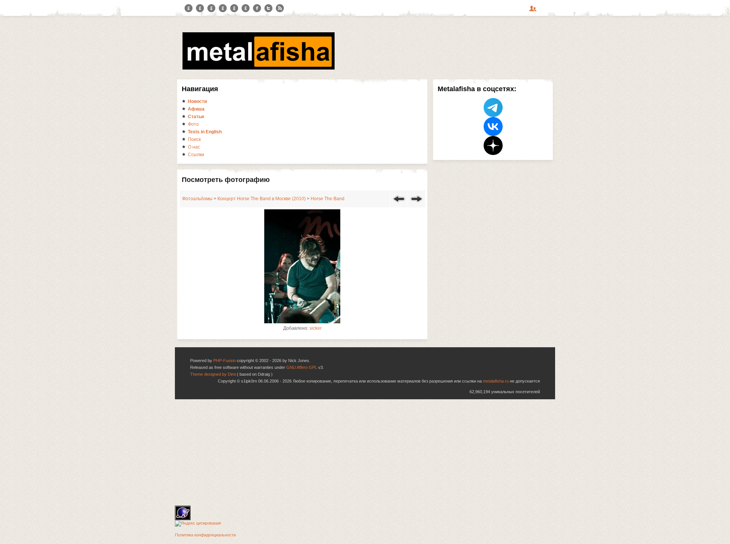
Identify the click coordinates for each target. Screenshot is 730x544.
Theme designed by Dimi (213, 374)
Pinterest (234, 8)
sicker (315, 328)
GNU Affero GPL (301, 367)
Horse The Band (327, 198)
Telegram (188, 8)
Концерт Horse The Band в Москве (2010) (261, 198)
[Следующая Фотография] (416, 203)
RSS (280, 8)
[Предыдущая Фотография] (399, 203)
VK (211, 8)
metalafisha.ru (496, 381)
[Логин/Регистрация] (534, 11)
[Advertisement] (365, 452)
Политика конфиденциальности (205, 535)
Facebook (257, 8)
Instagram (200, 8)
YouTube (223, 8)
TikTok (245, 8)
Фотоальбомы (197, 198)
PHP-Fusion (224, 360)
